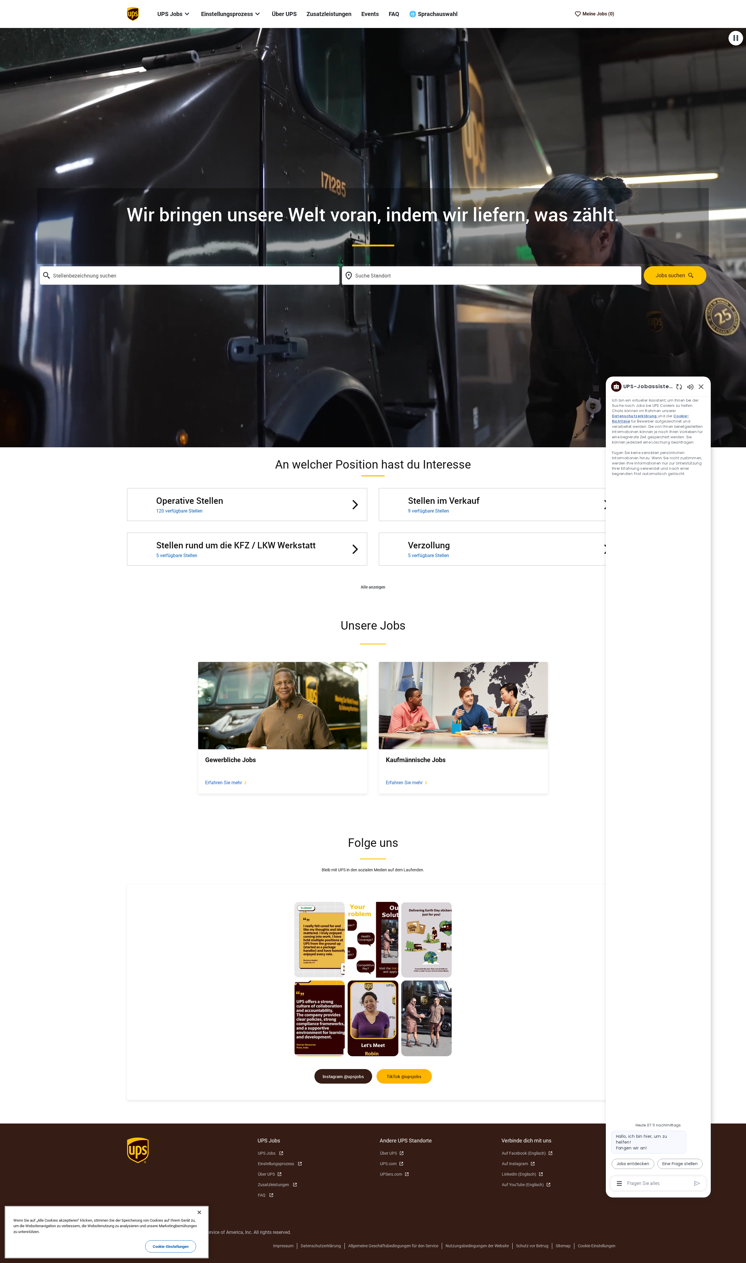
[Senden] (697, 1183)
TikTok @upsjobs (404, 1076)
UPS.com (388, 1164)
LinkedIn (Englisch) (519, 1174)
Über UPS (284, 13)
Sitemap (563, 1245)
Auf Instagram (515, 1164)
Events (370, 13)
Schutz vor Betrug (532, 1245)
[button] (373, 587)
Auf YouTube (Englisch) (523, 1185)
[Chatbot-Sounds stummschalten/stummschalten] (690, 386)
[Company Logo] (133, 13)
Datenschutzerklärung (321, 1245)
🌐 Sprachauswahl (433, 13)
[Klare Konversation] (679, 387)
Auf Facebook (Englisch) (524, 1153)
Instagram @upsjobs (343, 1076)
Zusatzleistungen (329, 13)
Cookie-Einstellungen (596, 1245)
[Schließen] (199, 1212)
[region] (658, 784)
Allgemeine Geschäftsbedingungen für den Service (393, 1245)
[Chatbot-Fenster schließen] (701, 386)
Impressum (283, 1245)
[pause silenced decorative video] (736, 38)
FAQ (394, 13)
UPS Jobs (266, 1153)
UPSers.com (391, 1174)
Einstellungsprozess (276, 1164)
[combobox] (189, 275)
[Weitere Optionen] (619, 1183)
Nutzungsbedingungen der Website (477, 1245)
